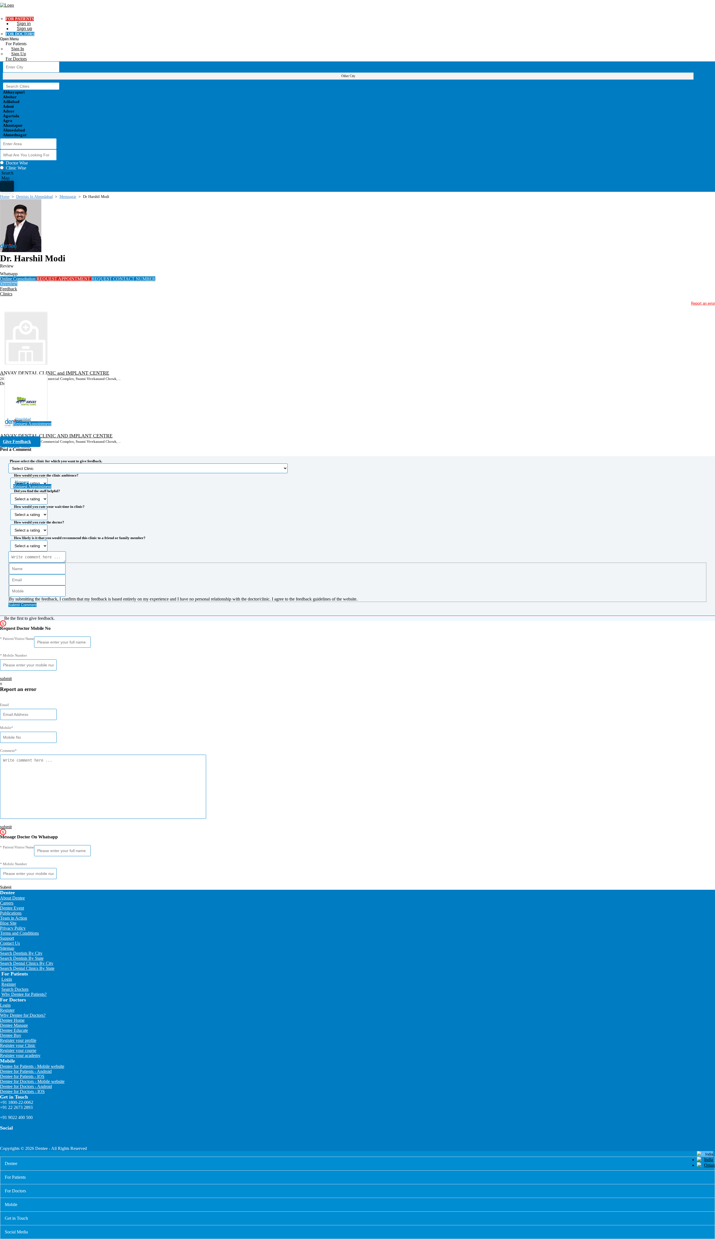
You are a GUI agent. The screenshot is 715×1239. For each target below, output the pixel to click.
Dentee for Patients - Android (26, 1071)
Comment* (8, 750)
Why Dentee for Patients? (24, 994)
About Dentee (12, 898)
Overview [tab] (9, 283)
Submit (5, 887)
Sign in (24, 23)
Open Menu (9, 39)
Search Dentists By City (21, 953)
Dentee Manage (14, 1025)
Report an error (703, 303)
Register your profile (18, 1040)
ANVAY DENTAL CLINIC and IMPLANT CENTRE (54, 373)
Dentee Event (12, 908)
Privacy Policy (13, 928)
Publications (11, 913)
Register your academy (20, 1055)
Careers (6, 903)
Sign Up (18, 53)
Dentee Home (12, 1020)
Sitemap (7, 948)
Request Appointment (32, 423)
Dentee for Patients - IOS (22, 1076)
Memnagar (67, 197)
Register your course (18, 1050)
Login (6, 979)
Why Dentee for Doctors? (23, 1015)
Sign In (17, 48)
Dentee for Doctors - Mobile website (32, 1081)
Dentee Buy (10, 1035)
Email (4, 705)
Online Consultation (18, 278)
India (708, 1159)
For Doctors (16, 58)
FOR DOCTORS (20, 34)
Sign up (24, 28)
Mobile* (6, 728)
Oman (709, 1165)
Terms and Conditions (19, 933)
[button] (357, 531)
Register (8, 984)
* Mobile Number (13, 655)
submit (6, 678)
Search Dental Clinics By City (26, 963)
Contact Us (10, 943)
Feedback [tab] (8, 288)
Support (7, 938)
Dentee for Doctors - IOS (22, 1091)
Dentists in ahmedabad (34, 197)
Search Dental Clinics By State (27, 968)
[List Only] (7, 186)
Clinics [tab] (6, 293)
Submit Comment (22, 605)
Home (4, 197)
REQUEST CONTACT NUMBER (123, 278)
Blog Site (8, 923)
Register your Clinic (17, 1045)
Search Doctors (14, 989)
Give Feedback (17, 441)
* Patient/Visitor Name (17, 639)
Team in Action (13, 918)
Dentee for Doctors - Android (26, 1086)
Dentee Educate (14, 1030)
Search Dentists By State (22, 958)
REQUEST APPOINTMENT (64, 278)
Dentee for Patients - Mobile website (32, 1066)
